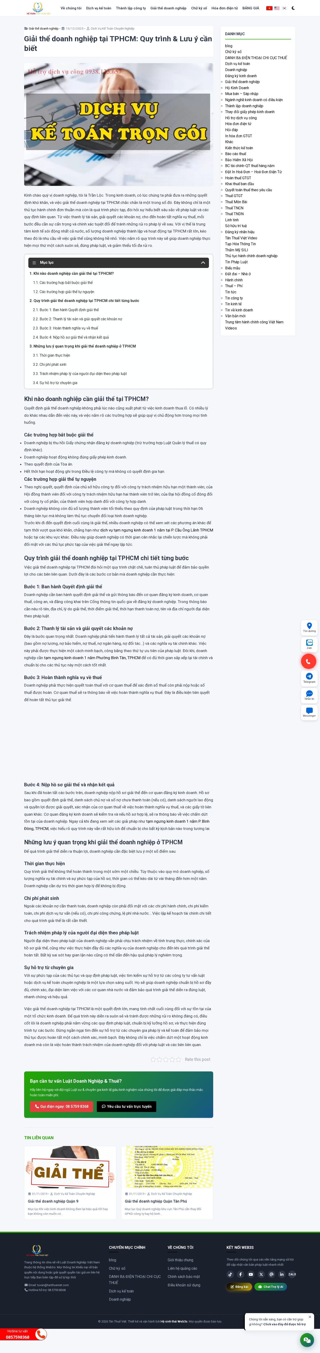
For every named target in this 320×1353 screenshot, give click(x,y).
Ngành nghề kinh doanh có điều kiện (254, 100)
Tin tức (230, 292)
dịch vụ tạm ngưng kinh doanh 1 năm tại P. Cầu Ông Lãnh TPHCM (156, 530)
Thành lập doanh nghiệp (244, 106)
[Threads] (271, 1274)
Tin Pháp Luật (236, 262)
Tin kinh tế (233, 304)
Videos (231, 328)
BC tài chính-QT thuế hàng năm (250, 166)
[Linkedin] (282, 1274)
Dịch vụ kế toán (98, 8)
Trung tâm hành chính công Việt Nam (254, 322)
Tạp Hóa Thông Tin (240, 244)
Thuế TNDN (234, 214)
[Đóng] (310, 1317)
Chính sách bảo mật (184, 1276)
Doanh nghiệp (236, 70)
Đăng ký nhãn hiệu (239, 232)
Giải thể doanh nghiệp (168, 8)
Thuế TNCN (234, 208)
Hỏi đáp (231, 130)
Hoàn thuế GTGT (238, 178)
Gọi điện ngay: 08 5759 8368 (64, 1106)
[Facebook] (240, 1274)
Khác (229, 142)
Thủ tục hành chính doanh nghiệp (251, 256)
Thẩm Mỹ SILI (236, 250)
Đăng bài (241, 1286)
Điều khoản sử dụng (184, 1285)
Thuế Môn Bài (236, 202)
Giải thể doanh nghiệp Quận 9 (53, 1201)
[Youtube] (251, 1274)
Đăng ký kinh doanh (241, 76)
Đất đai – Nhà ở (238, 274)
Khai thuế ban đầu (239, 184)
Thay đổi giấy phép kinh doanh (250, 112)
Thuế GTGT (234, 196)
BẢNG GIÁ (250, 8)
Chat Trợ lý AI (273, 1286)
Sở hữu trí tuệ (236, 226)
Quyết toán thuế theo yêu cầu (248, 190)
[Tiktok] (230, 1274)
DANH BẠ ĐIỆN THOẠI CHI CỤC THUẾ (256, 58)
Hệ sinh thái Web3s (173, 1321)
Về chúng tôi (71, 8)
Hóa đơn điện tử (225, 8)
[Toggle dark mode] (293, 8)
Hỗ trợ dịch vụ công (241, 118)
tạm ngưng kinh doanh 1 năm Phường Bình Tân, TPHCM (92, 657)
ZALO (292, 1274)
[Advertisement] (118, 747)
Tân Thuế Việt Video (241, 238)
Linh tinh (232, 220)
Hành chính (234, 280)
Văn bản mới (235, 316)
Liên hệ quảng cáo (182, 1268)
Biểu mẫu (232, 268)
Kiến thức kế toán (239, 148)
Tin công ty (234, 298)
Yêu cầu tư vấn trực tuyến (129, 1106)
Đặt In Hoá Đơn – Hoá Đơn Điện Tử (253, 172)
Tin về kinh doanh (239, 310)
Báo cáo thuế (235, 154)
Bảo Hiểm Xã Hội (239, 160)
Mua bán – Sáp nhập (241, 94)
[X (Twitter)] (261, 1274)
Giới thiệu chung (180, 1260)
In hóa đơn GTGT (238, 136)
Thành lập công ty (131, 8)
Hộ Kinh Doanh (237, 88)
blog (228, 46)
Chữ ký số (199, 8)
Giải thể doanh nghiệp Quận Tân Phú (156, 1201)
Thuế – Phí (233, 286)
